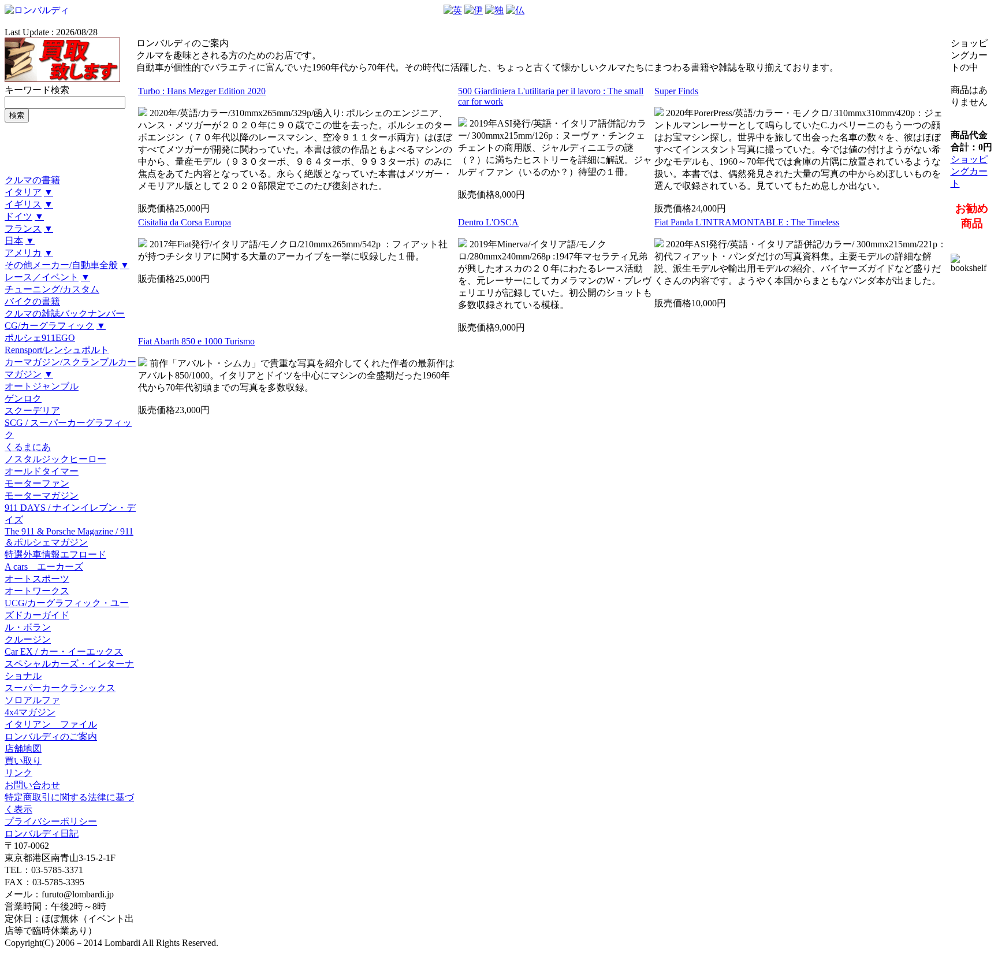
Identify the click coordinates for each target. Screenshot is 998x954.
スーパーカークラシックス (60, 688)
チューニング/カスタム (52, 289)
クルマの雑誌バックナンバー (65, 313)
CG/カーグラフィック (49, 326)
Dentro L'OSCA (488, 222)
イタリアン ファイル (51, 724)
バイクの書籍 (32, 301)
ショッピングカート (969, 171)
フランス (23, 228)
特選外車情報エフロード (55, 554)
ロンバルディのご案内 (51, 736)
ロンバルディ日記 (42, 833)
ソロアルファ (32, 700)
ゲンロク (23, 398)
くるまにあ (28, 447)
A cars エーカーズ (44, 566)
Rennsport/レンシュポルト (57, 350)
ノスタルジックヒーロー (55, 459)
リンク (18, 773)
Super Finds (676, 91)
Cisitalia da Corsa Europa (184, 222)
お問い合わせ (32, 785)
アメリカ (23, 253)
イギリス (23, 204)
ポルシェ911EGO (40, 338)
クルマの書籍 (32, 180)
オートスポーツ (37, 579)
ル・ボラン (28, 627)
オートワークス (37, 591)
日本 (14, 241)
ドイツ (18, 216)
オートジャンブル (42, 386)
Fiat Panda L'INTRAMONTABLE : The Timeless (746, 222)
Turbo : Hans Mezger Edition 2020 (202, 91)
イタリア (23, 192)
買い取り (23, 761)
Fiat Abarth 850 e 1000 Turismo (196, 341)
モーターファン (37, 483)
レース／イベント (42, 277)
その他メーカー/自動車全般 (61, 265)
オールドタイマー (42, 471)
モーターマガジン (42, 495)
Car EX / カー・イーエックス (64, 651)
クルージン (28, 639)
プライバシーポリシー (51, 821)
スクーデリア (32, 410)
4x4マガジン (30, 712)
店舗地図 (23, 748)
